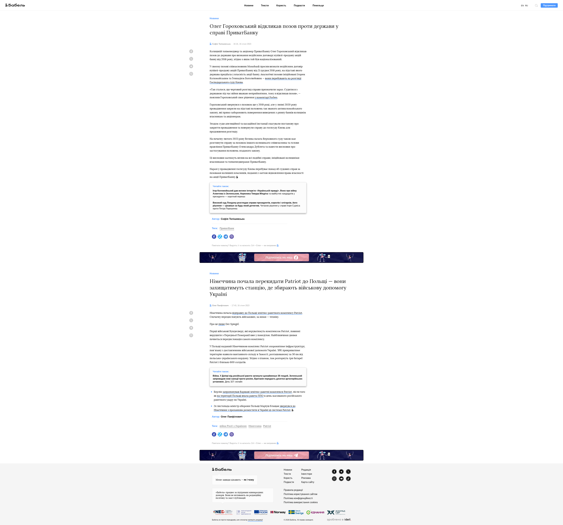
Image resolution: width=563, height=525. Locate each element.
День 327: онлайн (257, 378)
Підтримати (549, 5)
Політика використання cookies (301, 502)
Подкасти (299, 5)
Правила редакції (293, 490)
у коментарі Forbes (266, 97)
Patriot (267, 426)
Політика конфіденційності (298, 498)
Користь (281, 5)
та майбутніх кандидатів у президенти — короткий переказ (255, 193)
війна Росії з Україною (233, 426)
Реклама (306, 478)
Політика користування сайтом (300, 494)
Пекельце (318, 5)
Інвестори (306, 474)
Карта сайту (307, 482)
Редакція (306, 470)
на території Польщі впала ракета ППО (240, 396)
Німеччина (255, 426)
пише (221, 324)
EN (522, 6)
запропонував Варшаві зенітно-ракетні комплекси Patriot (257, 392)
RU (526, 6)
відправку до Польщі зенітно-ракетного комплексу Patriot (267, 313)
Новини (248, 5)
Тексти (265, 5)
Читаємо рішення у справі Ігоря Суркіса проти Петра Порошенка (256, 205)
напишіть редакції (255, 520)
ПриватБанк (227, 228)
